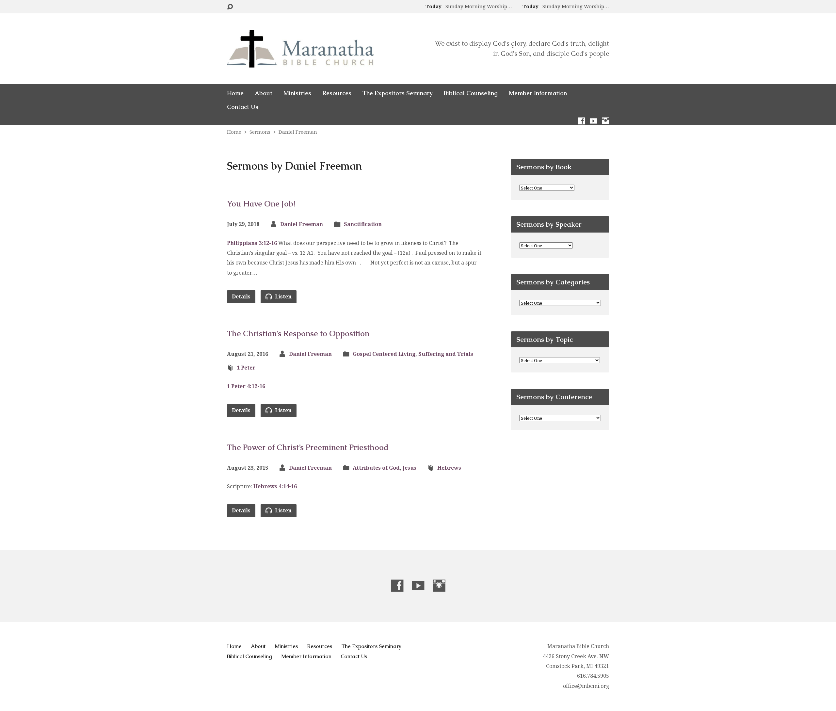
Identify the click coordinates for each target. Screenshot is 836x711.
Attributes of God (376, 468)
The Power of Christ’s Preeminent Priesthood (308, 447)
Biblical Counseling (470, 93)
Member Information (538, 93)
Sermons (259, 132)
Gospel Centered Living (384, 354)
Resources (336, 93)
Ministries (297, 93)
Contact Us (242, 107)
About (263, 93)
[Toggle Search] (230, 7)
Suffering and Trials (445, 354)
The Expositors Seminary (397, 93)
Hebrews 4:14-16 (275, 486)
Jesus (409, 468)
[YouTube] (593, 120)
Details (241, 297)
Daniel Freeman (298, 132)
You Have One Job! (261, 204)
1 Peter (246, 368)
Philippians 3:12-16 (252, 243)
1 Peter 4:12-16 (246, 386)
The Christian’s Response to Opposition (298, 333)
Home (235, 93)
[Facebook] (581, 120)
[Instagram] (605, 120)
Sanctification (363, 224)
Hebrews (449, 468)
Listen (283, 297)
